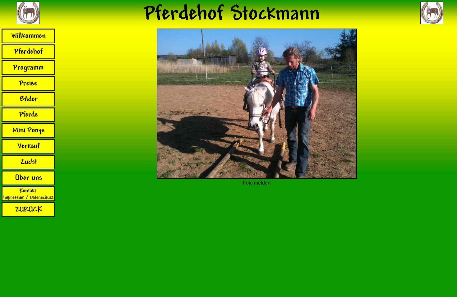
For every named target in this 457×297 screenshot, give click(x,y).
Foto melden (256, 182)
